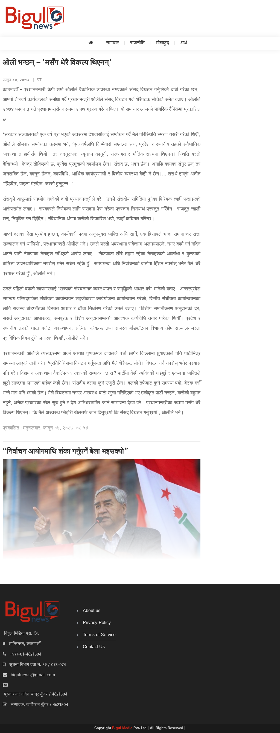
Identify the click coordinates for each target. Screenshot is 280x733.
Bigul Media (122, 728)
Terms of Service (99, 635)
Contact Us (94, 647)
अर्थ (183, 43)
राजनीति (137, 43)
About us (91, 610)
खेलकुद (162, 43)
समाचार (112, 43)
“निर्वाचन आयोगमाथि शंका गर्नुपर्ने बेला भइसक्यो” (65, 452)
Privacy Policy (97, 623)
